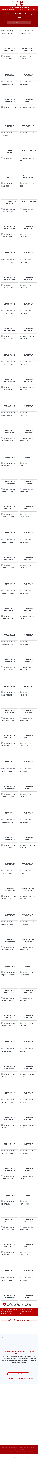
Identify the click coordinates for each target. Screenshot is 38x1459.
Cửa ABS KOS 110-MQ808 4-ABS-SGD (9, 1042)
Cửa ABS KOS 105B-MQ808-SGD (28, 940)
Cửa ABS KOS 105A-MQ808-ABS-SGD (10, 914)
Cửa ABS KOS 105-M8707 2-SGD (28, 736)
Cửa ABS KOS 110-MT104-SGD (28, 1169)
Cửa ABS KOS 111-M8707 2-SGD (28, 1220)
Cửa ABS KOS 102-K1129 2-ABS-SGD (9, 278)
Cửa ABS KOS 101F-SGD (28, 201)
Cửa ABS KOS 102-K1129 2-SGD (28, 278)
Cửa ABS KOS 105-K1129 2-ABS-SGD (9, 685)
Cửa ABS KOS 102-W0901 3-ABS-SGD (9, 533)
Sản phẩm (19, 14)
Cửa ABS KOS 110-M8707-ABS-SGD (9, 965)
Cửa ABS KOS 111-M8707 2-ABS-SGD (9, 1220)
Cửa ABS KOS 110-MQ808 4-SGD (28, 1042)
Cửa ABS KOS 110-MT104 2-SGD (28, 1093)
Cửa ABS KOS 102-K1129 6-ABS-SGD (9, 380)
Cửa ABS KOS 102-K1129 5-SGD (28, 355)
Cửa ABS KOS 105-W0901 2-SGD (28, 813)
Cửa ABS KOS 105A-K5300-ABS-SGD (10, 889)
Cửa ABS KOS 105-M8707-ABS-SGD (9, 762)
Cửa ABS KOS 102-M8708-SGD (28, 482)
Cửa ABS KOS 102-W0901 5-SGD (28, 584)
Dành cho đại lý (25, 1313)
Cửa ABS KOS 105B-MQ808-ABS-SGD (10, 940)
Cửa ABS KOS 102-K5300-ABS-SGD (9, 431)
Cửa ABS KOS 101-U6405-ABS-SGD (9, 75)
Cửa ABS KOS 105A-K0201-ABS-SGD (10, 864)
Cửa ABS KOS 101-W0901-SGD (28, 100)
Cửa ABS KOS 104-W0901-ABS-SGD (9, 660)
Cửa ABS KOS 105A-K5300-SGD (28, 889)
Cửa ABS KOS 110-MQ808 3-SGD (28, 1016)
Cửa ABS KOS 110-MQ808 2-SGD (28, 991)
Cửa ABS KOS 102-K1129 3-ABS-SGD (9, 304)
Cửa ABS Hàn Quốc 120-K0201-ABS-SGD (9, 49)
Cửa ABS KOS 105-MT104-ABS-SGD (9, 787)
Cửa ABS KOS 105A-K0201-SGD (28, 864)
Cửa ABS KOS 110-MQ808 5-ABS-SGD (9, 1067)
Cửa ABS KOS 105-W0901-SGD (28, 838)
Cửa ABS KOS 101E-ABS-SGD (10, 151)
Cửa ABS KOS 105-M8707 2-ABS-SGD (9, 736)
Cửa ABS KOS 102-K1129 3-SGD (28, 304)
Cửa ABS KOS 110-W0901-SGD (28, 1194)
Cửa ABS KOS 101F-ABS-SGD (10, 176)
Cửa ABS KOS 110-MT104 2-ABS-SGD (9, 1093)
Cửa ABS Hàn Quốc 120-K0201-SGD (28, 49)
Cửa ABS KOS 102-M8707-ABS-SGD (9, 456)
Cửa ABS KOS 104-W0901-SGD (28, 660)
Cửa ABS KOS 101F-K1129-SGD (10, 202)
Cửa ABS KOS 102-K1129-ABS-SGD (9, 405)
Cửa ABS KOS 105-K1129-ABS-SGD (9, 711)
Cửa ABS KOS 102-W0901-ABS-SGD (9, 635)
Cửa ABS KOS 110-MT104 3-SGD (28, 1118)
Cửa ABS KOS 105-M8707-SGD (28, 762)
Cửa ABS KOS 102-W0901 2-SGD (28, 507)
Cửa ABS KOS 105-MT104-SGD (28, 787)
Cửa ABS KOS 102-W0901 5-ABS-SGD (9, 584)
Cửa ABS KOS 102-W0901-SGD (28, 635)
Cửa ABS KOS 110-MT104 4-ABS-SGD (9, 1144)
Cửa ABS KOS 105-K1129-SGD (28, 711)
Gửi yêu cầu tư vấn (7, 1311)
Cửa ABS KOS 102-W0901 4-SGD (28, 558)
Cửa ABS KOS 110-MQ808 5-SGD (28, 1067)
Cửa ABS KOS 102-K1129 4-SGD (28, 329)
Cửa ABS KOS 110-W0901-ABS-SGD (9, 1194)
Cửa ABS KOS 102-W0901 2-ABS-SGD (9, 507)
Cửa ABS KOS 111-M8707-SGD (28, 1271)
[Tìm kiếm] (36, 3)
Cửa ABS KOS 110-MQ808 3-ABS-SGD (9, 1016)
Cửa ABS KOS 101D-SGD (28, 126)
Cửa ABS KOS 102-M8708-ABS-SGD (9, 482)
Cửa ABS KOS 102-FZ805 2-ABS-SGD (9, 227)
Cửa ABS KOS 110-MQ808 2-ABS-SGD (9, 991)
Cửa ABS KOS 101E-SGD (28, 151)
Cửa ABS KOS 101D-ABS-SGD (10, 126)
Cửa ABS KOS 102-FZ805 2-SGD (28, 227)
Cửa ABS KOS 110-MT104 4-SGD (28, 1144)
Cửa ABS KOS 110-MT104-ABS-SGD (9, 1169)
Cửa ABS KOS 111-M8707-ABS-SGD (9, 1271)
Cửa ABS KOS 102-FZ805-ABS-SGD (9, 253)
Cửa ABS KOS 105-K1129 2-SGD (28, 685)
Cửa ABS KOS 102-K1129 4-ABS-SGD (9, 329)
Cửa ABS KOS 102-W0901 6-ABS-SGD (9, 609)
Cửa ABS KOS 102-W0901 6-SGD (28, 609)
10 (30, 1304)
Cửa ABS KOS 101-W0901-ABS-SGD (9, 100)
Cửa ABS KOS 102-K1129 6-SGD (28, 380)
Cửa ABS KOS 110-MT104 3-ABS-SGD (9, 1118)
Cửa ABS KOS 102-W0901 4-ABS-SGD (9, 558)
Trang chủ (9, 14)
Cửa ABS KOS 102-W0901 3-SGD (28, 533)
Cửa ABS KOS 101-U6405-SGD (28, 75)
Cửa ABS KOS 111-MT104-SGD (28, 1296)
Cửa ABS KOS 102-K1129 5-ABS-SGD (9, 355)
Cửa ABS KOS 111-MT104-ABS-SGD (9, 1296)
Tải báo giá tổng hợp (26, 1311)
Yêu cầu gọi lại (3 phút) (8, 1313)
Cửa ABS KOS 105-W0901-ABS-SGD (9, 838)
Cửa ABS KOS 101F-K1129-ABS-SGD (28, 176)
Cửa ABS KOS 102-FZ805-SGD (28, 253)
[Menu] (2, 3)
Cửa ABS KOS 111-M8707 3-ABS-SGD (9, 1245)
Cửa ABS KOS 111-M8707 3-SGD (28, 1245)
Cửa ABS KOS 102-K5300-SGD (28, 431)
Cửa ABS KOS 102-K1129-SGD (28, 405)
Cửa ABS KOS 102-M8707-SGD (28, 456)
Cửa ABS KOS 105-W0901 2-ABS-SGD (9, 813)
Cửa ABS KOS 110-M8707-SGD (28, 965)
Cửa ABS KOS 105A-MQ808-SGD (28, 914)
